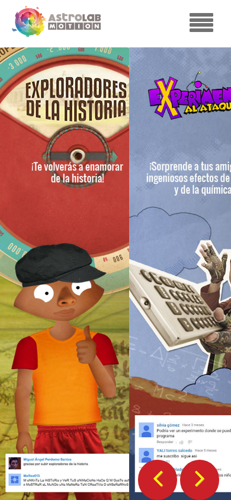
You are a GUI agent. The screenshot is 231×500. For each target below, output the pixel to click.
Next (199, 475)
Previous (157, 475)
